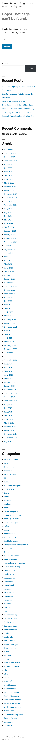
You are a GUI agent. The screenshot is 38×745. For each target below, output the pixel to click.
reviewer (7, 659)
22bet (6, 478)
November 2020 (10, 352)
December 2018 (10, 434)
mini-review (9, 574)
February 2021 (10, 345)
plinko (6, 633)
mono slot (8, 589)
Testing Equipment (11, 696)
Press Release (9, 640)
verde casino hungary (12, 699)
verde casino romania (12, 707)
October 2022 (9, 290)
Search (5, 63)
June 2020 (8, 367)
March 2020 (9, 378)
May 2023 (8, 264)
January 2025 (9, 190)
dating (6, 530)
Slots (6, 670)
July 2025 (8, 168)
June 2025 (8, 171)
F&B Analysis (10, 537)
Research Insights (11, 644)
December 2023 (10, 238)
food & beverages (11, 541)
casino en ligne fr (11, 511)
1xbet (6, 463)
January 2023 (9, 279)
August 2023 (9, 253)
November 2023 (10, 242)
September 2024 (10, 205)
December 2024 (10, 194)
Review (7, 651)
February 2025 (10, 186)
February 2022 (10, 319)
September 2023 (10, 249)
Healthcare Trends (11, 555)
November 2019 (10, 393)
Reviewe (7, 655)
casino (6, 507)
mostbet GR (9, 607)
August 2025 (9, 164)
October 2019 (9, 397)
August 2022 (9, 297)
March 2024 (9, 227)
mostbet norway (10, 614)
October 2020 (9, 356)
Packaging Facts (10, 626)
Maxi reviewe (9, 570)
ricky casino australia (12, 662)
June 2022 (8, 304)
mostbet (7, 603)
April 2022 (8, 312)
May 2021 (8, 334)
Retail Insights (10, 648)
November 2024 (10, 197)
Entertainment (9, 533)
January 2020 (9, 386)
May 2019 (8, 415)
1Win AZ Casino (11, 459)
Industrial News (10, 559)
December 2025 (10, 149)
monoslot (8, 600)
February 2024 (10, 231)
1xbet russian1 (10, 474)
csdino (6, 526)
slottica (7, 677)
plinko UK (8, 637)
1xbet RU (8, 470)
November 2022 (10, 286)
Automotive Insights (12, 485)
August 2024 (9, 208)
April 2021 (8, 338)
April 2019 (8, 419)
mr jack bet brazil (11, 618)
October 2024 (9, 201)
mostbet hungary (11, 611)
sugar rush (8, 681)
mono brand (9, 585)
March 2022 (9, 315)
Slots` (6, 674)
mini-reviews (9, 578)
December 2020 (10, 349)
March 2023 (9, 271)
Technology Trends (12, 692)
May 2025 (8, 175)
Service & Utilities (11, 666)
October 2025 (9, 157)
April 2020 (8, 375)
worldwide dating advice (14, 714)
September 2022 (10, 293)
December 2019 (10, 389)
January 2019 (9, 430)
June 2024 (8, 216)
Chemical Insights (11, 522)
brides (6, 496)
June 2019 (8, 412)
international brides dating (14, 563)
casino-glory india (11, 518)
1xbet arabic (9, 467)
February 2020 (10, 382)
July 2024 (8, 212)
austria (7, 482)
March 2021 (9, 341)
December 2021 (10, 327)
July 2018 (8, 441)
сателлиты (8, 722)
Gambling (8, 548)
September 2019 (10, 400)
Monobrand (9, 592)
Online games (9, 622)
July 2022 (8, 301)
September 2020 (10, 360)
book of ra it (9, 489)
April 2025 (8, 179)
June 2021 (8, 330)
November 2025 (10, 153)
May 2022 (8, 308)
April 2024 (8, 223)
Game (6, 552)
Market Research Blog (13, 3)
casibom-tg (8, 504)
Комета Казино (10, 718)
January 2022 (9, 323)
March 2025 (9, 183)
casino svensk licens (12, 515)
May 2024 (8, 220)
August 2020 (9, 364)
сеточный (8, 725)
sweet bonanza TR (11, 688)
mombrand (8, 581)
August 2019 (9, 404)
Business (7, 500)
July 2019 (8, 408)
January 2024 (9, 234)
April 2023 (8, 268)
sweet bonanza (10, 685)
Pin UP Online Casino (13, 629)
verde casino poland (12, 703)
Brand (6, 493)
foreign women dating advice (16, 544)
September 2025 (10, 160)
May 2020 (8, 371)
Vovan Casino (9, 710)
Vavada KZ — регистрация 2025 (16, 101)
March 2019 (9, 423)
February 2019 (10, 426)
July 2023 (8, 256)
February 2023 (10, 275)
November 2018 (10, 437)
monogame (8, 596)
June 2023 (8, 260)
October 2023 (9, 245)
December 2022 (10, 282)
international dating (12, 566)
